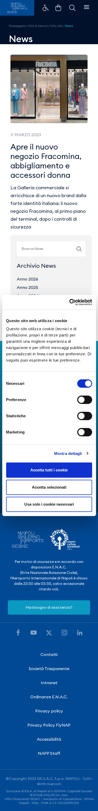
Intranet (49, 682)
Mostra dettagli (68, 453)
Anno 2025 (27, 287)
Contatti (49, 654)
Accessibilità (49, 739)
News (69, 26)
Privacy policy (49, 710)
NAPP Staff (49, 753)
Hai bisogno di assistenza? (49, 607)
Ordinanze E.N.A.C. (49, 696)
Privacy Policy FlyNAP (49, 725)
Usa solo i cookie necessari (49, 504)
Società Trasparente (49, 668)
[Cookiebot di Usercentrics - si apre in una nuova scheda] (70, 302)
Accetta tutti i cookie (49, 470)
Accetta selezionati (49, 487)
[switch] (84, 400)
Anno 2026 (27, 279)
